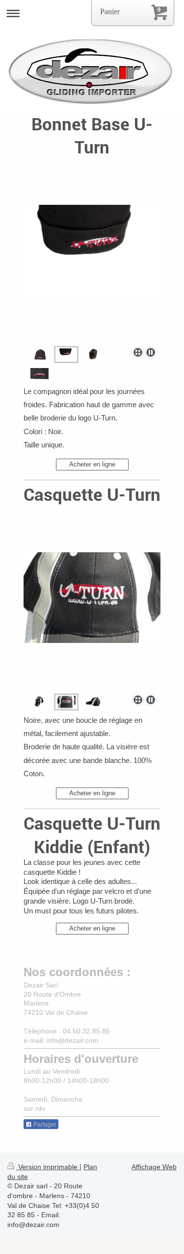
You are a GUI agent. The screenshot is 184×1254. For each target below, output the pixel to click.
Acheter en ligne (92, 464)
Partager (44, 1124)
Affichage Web (154, 1167)
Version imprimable (47, 1167)
